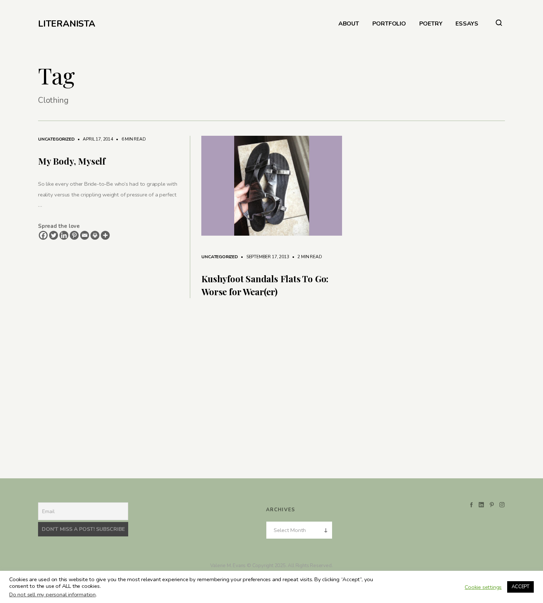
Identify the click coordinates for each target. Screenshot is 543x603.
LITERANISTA (66, 24)
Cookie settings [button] (483, 587)
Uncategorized (56, 139)
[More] (105, 235)
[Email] (84, 235)
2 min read (306, 257)
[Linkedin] (63, 235)
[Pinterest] (74, 235)
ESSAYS (466, 24)
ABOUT (348, 24)
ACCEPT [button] (520, 586)
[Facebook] (43, 235)
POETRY (431, 24)
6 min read (130, 139)
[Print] (94, 235)
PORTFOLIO (389, 24)
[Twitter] (53, 235)
